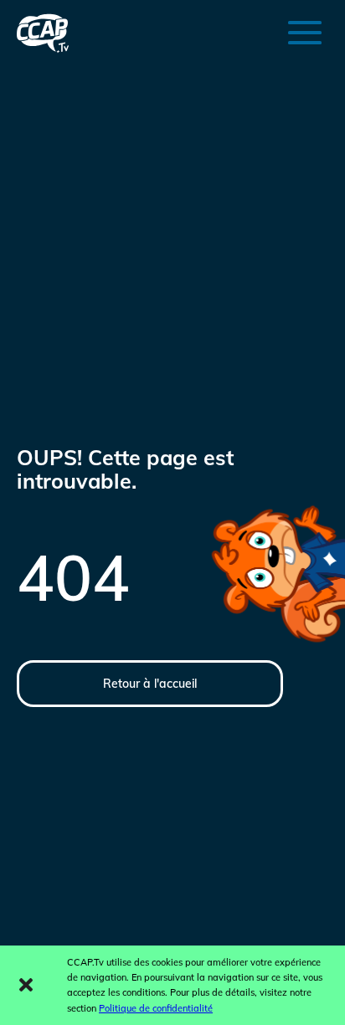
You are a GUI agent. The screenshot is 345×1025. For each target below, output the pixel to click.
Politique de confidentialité (156, 1008)
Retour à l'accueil (150, 683)
